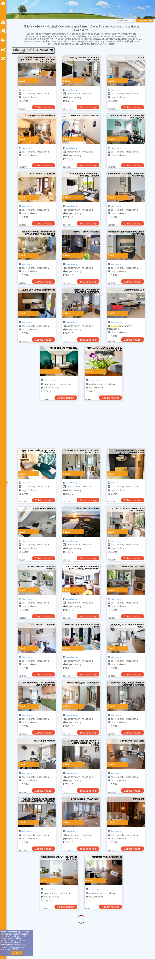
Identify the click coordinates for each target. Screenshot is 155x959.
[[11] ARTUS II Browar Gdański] (81, 245)
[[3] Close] (126, 71)
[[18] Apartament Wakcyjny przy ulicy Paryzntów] (37, 464)
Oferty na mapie (145, 20)
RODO (15, 949)
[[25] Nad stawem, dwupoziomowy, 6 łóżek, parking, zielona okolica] (81, 580)
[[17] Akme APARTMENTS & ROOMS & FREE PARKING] (103, 361)
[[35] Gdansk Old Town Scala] (126, 754)
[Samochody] (4, 49)
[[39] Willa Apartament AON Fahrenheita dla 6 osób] (37, 870)
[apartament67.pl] (4, 3)
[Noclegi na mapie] (4, 22)
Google (13, 934)
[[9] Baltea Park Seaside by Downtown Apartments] (126, 187)
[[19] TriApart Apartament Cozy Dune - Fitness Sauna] (81, 464)
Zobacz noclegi (43, 107)
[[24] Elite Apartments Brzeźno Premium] (37, 580)
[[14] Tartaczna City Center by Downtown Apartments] (81, 303)
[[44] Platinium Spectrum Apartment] (126, 928)
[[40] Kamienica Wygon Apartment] (81, 870)
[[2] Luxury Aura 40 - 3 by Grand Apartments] (81, 71)
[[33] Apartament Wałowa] (37, 754)
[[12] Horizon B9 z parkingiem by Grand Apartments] (126, 245)
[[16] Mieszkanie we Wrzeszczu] (59, 361)
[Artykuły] (4, 31)
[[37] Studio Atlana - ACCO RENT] (81, 812)
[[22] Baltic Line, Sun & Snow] (81, 522)
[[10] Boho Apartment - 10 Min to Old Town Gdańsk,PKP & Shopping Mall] (37, 245)
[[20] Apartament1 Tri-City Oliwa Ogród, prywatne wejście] (126, 464)
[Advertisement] (81, 426)
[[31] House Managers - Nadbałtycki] (81, 696)
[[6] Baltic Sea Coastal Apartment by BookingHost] (126, 129)
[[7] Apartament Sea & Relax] (37, 187)
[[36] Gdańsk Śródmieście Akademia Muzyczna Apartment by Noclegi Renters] (37, 812)
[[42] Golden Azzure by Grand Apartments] (37, 928)
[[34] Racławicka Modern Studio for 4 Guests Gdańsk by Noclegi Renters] (81, 754)
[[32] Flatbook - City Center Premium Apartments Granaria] (126, 696)
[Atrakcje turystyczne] (4, 58)
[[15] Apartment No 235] (126, 303)
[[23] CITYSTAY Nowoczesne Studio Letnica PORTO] (126, 522)
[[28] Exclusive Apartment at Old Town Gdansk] (81, 638)
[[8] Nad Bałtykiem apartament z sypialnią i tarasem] (81, 187)
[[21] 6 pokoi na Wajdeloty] (37, 522)
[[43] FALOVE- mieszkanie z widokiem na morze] (81, 928)
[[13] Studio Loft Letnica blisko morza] (37, 303)
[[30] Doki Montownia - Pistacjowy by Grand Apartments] (37, 696)
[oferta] (20, 93)
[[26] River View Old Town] (126, 580)
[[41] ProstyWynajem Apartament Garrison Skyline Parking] (126, 870)
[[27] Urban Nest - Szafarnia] (37, 638)
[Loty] (4, 40)
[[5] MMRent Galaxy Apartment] (81, 129)
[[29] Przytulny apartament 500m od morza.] (126, 638)
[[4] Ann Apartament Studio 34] (37, 129)
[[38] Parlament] (126, 812)
